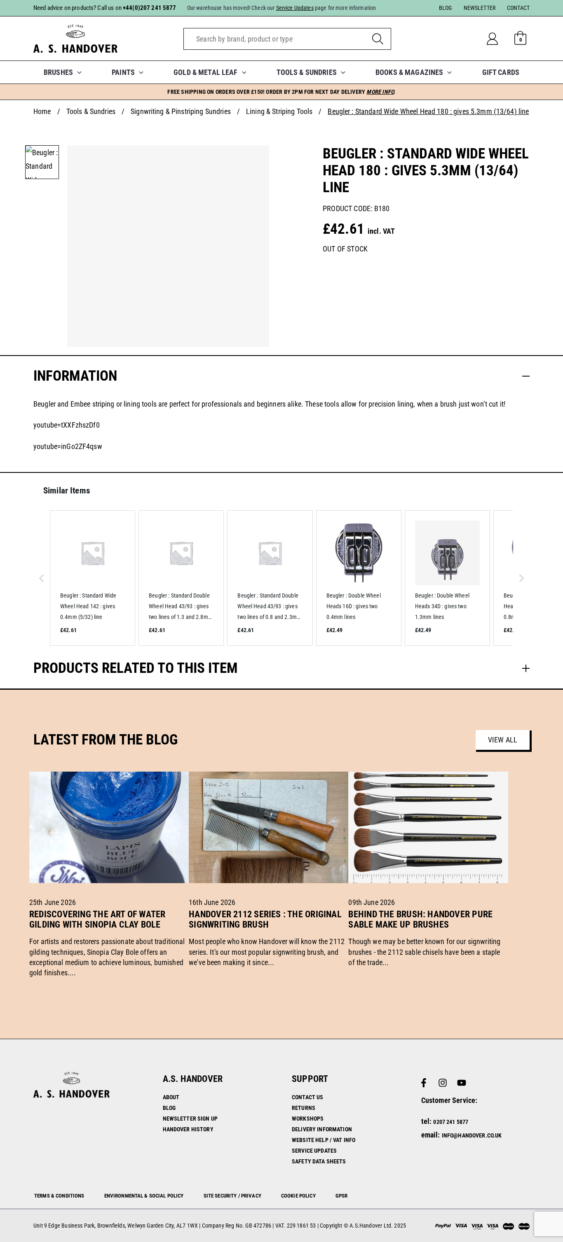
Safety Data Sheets (319, 1161)
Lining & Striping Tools (279, 111)
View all (502, 739)
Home (42, 111)
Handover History (188, 1129)
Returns (303, 1108)
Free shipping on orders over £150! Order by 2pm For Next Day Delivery (281, 91)
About (171, 1097)
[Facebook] (423, 1082)
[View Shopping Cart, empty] (520, 39)
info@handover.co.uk (472, 1135)
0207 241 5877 (450, 1122)
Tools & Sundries (90, 111)
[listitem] (92, 578)
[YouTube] (461, 1082)
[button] (77, 72)
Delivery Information (322, 1129)
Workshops (308, 1118)
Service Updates (314, 1150)
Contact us (307, 1097)
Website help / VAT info (323, 1140)
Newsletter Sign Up (190, 1118)
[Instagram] (442, 1082)
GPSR (341, 1196)
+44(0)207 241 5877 (149, 8)
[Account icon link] (499, 39)
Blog (169, 1108)
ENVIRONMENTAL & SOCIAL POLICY (144, 1196)
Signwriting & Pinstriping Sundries (181, 111)
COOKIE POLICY (298, 1196)
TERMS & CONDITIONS (59, 1196)
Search (378, 38)
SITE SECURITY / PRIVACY (232, 1196)
